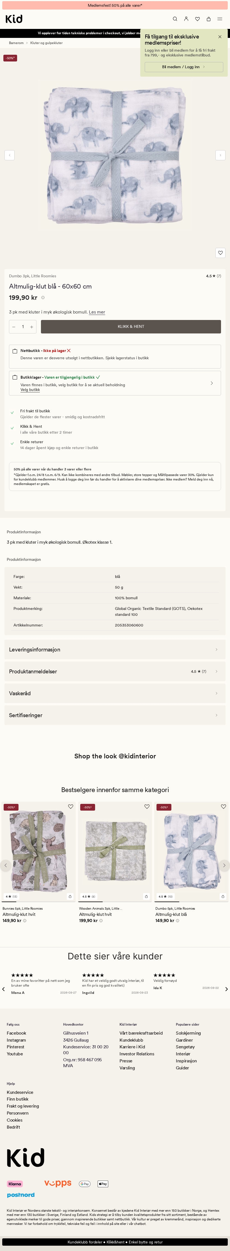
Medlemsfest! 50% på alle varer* (115, 5)
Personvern (18, 1113)
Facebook (16, 1033)
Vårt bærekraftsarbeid (140, 1033)
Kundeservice (20, 1092)
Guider (182, 1068)
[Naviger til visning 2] (23, 901)
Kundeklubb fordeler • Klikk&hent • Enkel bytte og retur (115, 1242)
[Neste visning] (220, 155)
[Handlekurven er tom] (208, 18)
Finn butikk (17, 1099)
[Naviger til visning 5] (68, 901)
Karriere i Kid (132, 1046)
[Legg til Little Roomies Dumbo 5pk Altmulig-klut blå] (223, 896)
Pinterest (15, 1046)
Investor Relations (136, 1053)
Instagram (16, 1040)
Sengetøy (185, 1046)
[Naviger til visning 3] (38, 901)
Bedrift (13, 1127)
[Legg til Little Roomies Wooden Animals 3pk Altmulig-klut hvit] (146, 896)
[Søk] (175, 18)
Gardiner (184, 1040)
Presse (125, 1061)
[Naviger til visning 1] (8, 901)
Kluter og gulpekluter (46, 43)
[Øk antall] (31, 326)
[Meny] (220, 18)
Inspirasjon (186, 1061)
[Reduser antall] (14, 326)
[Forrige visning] (9, 155)
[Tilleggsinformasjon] (42, 298)
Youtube (15, 1053)
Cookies (14, 1120)
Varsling (127, 1068)
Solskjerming (188, 1033)
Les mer (97, 312)
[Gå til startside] (14, 19)
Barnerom (16, 43)
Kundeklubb (131, 1040)
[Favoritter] (197, 18)
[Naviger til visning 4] (53, 901)
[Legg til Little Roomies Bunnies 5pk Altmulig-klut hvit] (70, 896)
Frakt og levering (23, 1106)
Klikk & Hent (131, 326)
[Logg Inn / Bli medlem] (186, 18)
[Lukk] (220, 36)
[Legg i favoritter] (220, 253)
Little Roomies (43, 276)
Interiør (183, 1053)
